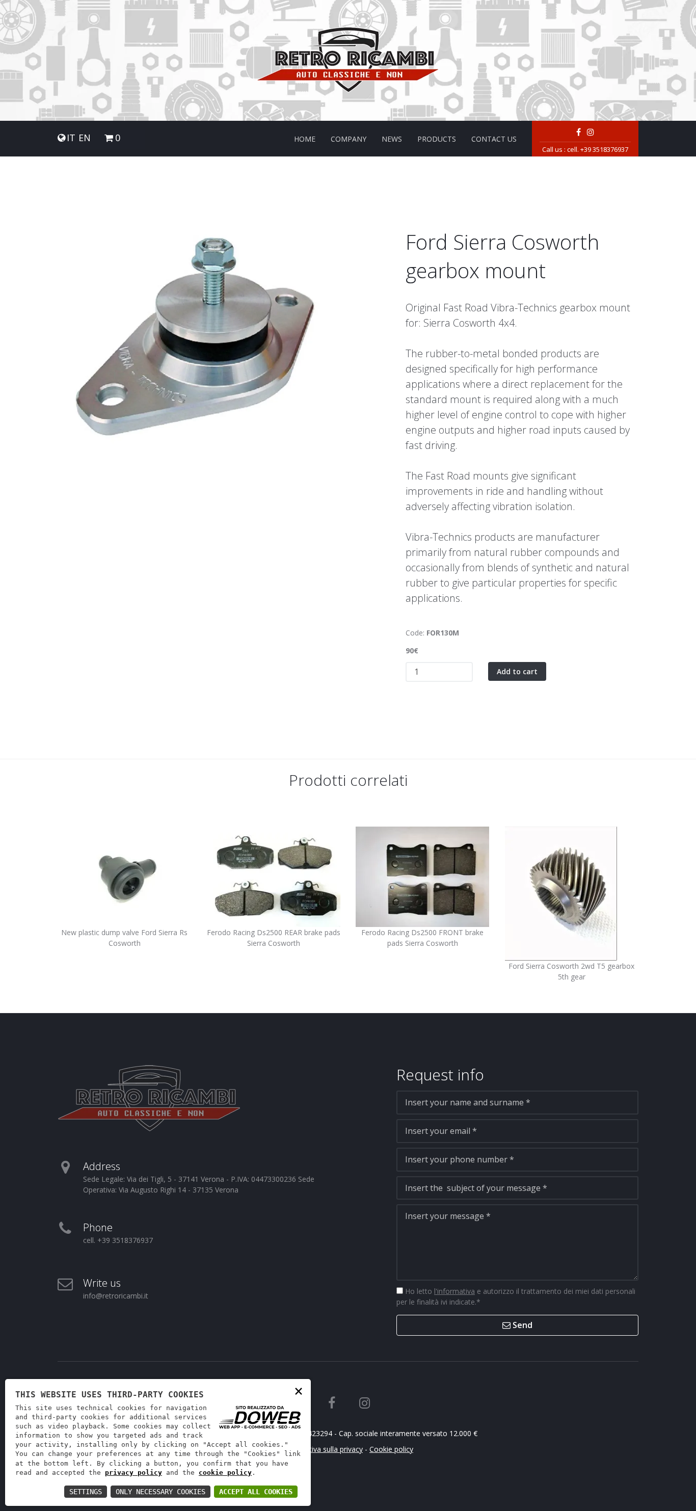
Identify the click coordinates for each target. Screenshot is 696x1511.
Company (348, 139)
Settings (85, 1492)
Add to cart (517, 671)
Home (304, 139)
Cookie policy (391, 1449)
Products (436, 139)
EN (84, 138)
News (392, 139)
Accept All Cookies (255, 1492)
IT (71, 138)
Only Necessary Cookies (160, 1492)
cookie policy (225, 1472)
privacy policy (133, 1472)
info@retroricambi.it (115, 1296)
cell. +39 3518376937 (597, 149)
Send (521, 1325)
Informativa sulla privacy (323, 1449)
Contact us (494, 139)
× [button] (298, 1390)
